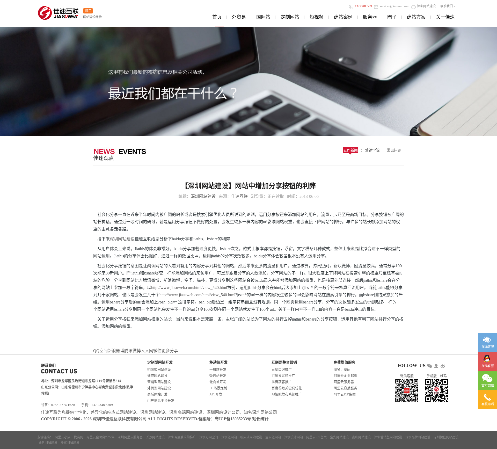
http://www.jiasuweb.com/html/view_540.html (189, 287)
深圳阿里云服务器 (130, 437)
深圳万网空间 (208, 437)
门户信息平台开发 (160, 400)
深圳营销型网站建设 (388, 437)
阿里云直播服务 (345, 388)
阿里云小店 (62, 437)
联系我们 (446, 6)
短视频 (317, 17)
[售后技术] (487, 361)
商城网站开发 (157, 394)
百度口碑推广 (282, 369)
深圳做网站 (229, 437)
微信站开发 (217, 376)
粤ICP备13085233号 (233, 419)
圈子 (392, 17)
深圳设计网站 (293, 437)
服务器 (370, 17)
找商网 (78, 437)
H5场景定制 (218, 388)
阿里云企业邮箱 (345, 376)
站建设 (128, 239)
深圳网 (116, 239)
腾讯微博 (132, 351)
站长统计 (260, 419)
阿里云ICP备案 (345, 394)
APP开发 (215, 394)
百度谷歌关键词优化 (287, 388)
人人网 (147, 351)
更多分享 (170, 351)
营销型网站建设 (159, 382)
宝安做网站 (273, 437)
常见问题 (394, 150)
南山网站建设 (361, 437)
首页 (217, 17)
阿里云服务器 (344, 382)
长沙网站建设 (155, 437)
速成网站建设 (157, 376)
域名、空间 (342, 369)
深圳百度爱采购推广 (182, 437)
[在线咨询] (487, 342)
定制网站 (290, 17)
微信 (157, 351)
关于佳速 (445, 17)
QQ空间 (100, 351)
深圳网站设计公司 (223, 412)
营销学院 (372, 150)
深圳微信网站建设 (446, 437)
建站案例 (343, 17)
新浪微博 (116, 351)
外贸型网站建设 (159, 388)
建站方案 (416, 17)
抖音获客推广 (282, 382)
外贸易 (239, 17)
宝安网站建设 (339, 437)
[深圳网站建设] (58, 11)
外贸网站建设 (70, 442)
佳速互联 (239, 196)
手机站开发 (217, 369)
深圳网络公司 (264, 412)
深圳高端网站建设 (185, 412)
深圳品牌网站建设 (417, 437)
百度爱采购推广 (283, 376)
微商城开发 (217, 382)
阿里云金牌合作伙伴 (100, 437)
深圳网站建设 (203, 196)
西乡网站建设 (48, 442)
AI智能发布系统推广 (287, 394)
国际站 (263, 17)
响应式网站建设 (159, 369)
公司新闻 (350, 150)
